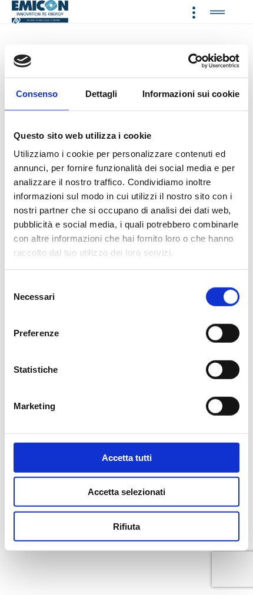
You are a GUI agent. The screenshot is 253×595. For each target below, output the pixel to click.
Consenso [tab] (37, 93)
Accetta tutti (127, 457)
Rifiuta (126, 526)
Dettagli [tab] (101, 93)
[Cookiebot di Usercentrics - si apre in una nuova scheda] (188, 61)
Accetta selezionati (126, 492)
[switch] (222, 332)
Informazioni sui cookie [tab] (190, 93)
